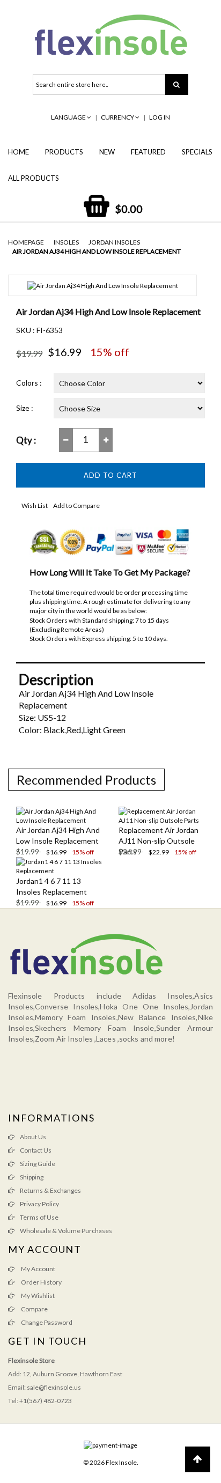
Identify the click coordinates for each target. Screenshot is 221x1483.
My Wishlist (37, 1296)
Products (64, 151)
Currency (118, 117)
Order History (41, 1282)
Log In (159, 117)
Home (18, 151)
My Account (37, 1269)
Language (69, 117)
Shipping (31, 1177)
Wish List (34, 505)
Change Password (46, 1322)
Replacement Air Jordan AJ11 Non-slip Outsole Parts (158, 840)
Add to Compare (76, 505)
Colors (27, 382)
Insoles (66, 242)
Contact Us (35, 1150)
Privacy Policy (39, 1204)
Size (23, 407)
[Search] (176, 84)
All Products (33, 178)
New (107, 151)
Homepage (26, 242)
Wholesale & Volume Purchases (66, 1231)
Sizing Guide (37, 1164)
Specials (197, 151)
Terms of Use (39, 1217)
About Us (33, 1137)
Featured (148, 151)
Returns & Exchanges (50, 1190)
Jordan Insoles (114, 242)
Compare (34, 1309)
